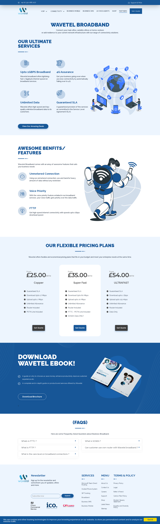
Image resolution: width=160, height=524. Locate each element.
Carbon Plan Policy (120, 496)
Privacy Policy (118, 483)
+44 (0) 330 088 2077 (28, 2)
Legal (115, 487)
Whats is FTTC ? (29, 441)
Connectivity (56, 11)
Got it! (150, 519)
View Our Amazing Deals (33, 126)
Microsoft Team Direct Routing (89, 484)
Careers (104, 491)
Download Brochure (32, 397)
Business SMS (88, 11)
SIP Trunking (86, 493)
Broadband (85, 497)
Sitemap (104, 508)
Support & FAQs (136, 3)
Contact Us (105, 487)
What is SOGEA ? (93, 441)
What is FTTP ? (28, 447)
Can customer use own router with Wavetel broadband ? (111, 447)
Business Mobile (73, 11)
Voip (43, 11)
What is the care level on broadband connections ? (45, 454)
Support (104, 496)
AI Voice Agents (103, 11)
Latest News (105, 504)
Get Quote (38, 328)
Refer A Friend (118, 491)
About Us (104, 483)
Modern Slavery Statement (119, 500)
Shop (114, 11)
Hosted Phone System (89, 489)
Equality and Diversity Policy (121, 506)
